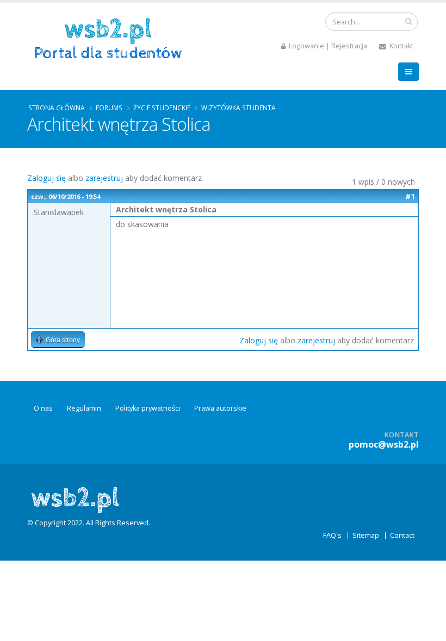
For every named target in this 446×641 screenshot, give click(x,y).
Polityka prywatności (147, 408)
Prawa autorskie (220, 408)
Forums (109, 107)
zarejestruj (104, 178)
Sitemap (365, 535)
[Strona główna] (111, 37)
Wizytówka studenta (238, 107)
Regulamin (84, 408)
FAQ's (332, 535)
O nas (43, 408)
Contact (402, 535)
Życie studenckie (161, 107)
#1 (410, 196)
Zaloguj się (46, 178)
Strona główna (56, 107)
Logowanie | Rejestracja (327, 46)
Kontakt (400, 46)
